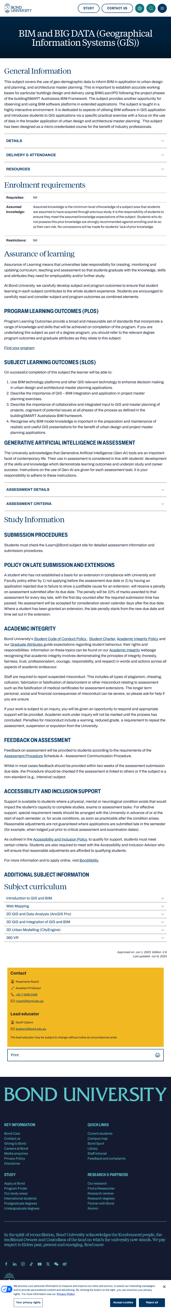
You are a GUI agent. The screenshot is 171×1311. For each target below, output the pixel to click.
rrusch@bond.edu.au (30, 1001)
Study (88, 8)
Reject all (152, 1302)
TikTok (31, 1264)
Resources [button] (18, 169)
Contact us (117, 8)
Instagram (23, 1264)
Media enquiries (16, 1153)
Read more (94, 1244)
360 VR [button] (12, 938)
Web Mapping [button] (17, 906)
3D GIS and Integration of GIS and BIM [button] (38, 922)
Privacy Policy (14, 1158)
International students (20, 1198)
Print (15, 1055)
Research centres (101, 1193)
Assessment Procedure (23, 756)
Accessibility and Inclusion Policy (60, 839)
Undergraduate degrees (21, 1208)
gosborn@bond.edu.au (31, 1028)
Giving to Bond (15, 1143)
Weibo (65, 1264)
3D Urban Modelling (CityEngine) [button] (33, 930)
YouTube (40, 1264)
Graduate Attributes (26, 644)
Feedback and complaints (107, 1158)
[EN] (139, 8)
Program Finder (15, 1188)
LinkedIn (15, 1264)
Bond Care (12, 1133)
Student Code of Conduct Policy (60, 639)
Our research (97, 1183)
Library (93, 1148)
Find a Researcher (101, 1188)
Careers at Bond (16, 1148)
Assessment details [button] (27, 489)
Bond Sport (96, 1143)
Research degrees (101, 1198)
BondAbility (88, 860)
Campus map (98, 1138)
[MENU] (162, 8)
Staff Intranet (97, 1153)
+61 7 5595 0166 (26, 994)
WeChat (56, 1264)
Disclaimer (12, 1163)
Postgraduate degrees (20, 1203)
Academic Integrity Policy (137, 639)
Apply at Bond (14, 1183)
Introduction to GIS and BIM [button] (29, 898)
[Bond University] (18, 8)
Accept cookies (123, 1302)
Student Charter (102, 639)
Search (151, 8)
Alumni (93, 1208)
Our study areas (16, 1193)
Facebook (6, 1264)
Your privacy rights (28, 1302)
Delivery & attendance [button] (31, 155)
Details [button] (14, 141)
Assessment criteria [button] (29, 504)
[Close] (164, 1286)
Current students (100, 1133)
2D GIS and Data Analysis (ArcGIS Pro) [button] (38, 914)
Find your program (19, 348)
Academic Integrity (124, 650)
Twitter (48, 1264)
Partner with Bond (101, 1203)
